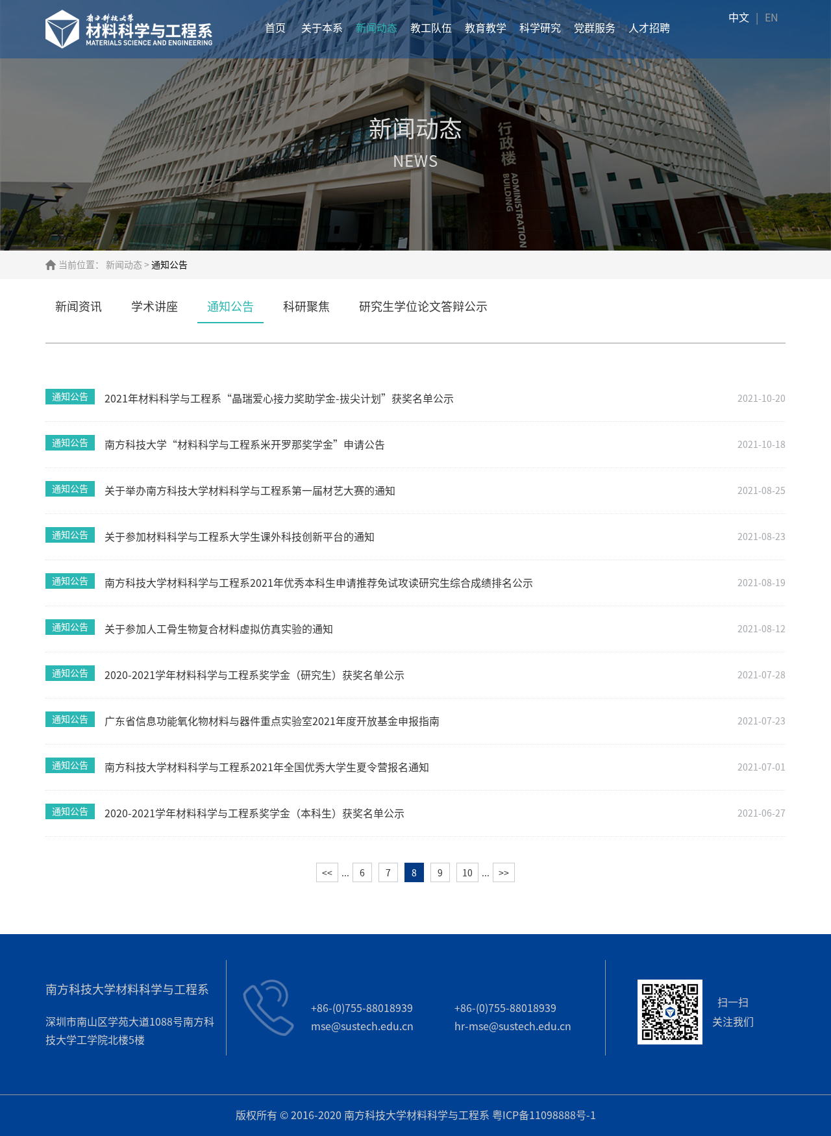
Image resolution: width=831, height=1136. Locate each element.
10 (467, 873)
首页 (275, 28)
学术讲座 (154, 306)
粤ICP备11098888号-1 (544, 1115)
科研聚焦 (306, 306)
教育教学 (485, 28)
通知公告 (230, 306)
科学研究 (540, 28)
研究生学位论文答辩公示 (423, 306)
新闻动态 (376, 28)
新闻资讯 (78, 306)
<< (327, 873)
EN (771, 17)
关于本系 (322, 28)
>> (504, 873)
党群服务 (594, 28)
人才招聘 (649, 28)
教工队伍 (431, 28)
